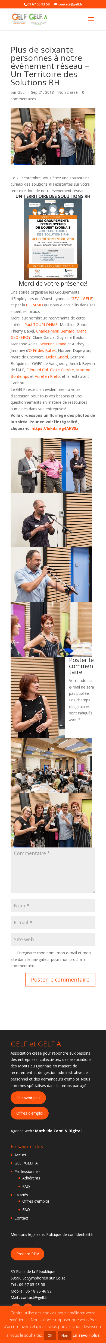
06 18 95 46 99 (39, 1291)
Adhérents (31, 1178)
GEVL (76, 298)
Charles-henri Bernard (55, 331)
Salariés (21, 1194)
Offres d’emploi (35, 1201)
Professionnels (27, 1171)
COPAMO (35, 304)
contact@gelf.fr (34, 1297)
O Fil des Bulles (42, 350)
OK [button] (50, 1335)
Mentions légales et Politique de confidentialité (52, 1234)
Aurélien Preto (47, 376)
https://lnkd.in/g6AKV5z (55, 428)
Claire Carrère (62, 369)
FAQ (26, 1186)
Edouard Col (37, 369)
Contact (21, 1218)
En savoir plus (28, 1097)
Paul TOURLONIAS (41, 324)
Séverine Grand (53, 343)
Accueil (20, 1154)
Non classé (68, 92)
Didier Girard (57, 357)
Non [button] (64, 1335)
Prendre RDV (27, 1253)
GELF (22, 92)
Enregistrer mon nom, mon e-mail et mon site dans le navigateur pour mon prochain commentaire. (51, 959)
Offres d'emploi (29, 1113)
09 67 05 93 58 (32, 1284)
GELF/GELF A (26, 1163)
